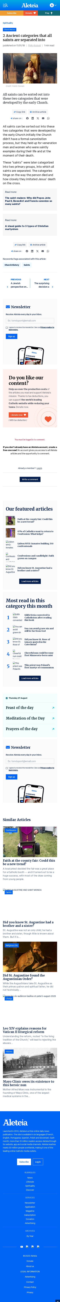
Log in (39, 468)
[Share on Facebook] (27, 118)
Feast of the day (19, 707)
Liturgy (9, 998)
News (30, 1177)
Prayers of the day (22, 729)
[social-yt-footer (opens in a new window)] (21, 1246)
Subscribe (11, 13)
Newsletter (30, 1203)
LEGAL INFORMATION (30, 1271)
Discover (30, 1190)
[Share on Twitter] (38, 118)
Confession (11, 830)
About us (30, 1266)
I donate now (17, 414)
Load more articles (30, 581)
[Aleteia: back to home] (30, 5)
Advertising (30, 1223)
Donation (30, 1219)
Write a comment (30, 479)
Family (9, 892)
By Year (30, 1236)
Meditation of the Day (25, 718)
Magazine (30, 1211)
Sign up (11, 336)
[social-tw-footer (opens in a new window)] (32, 1246)
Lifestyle (30, 1181)
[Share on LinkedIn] (32, 118)
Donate (28, 13)
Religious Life (12, 945)
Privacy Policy (30, 1287)
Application (30, 1207)
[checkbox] (7, 328)
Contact (30, 1282)
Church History (12, 265)
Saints (27, 265)
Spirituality (8, 22)
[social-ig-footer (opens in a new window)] (38, 1246)
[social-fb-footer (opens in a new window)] (27, 1246)
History (9, 1051)
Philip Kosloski (34, 45)
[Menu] (11, 5)
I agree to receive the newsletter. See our (31, 328)
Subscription (30, 1215)
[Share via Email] (43, 118)
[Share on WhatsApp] (48, 118)
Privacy (30, 1292)
